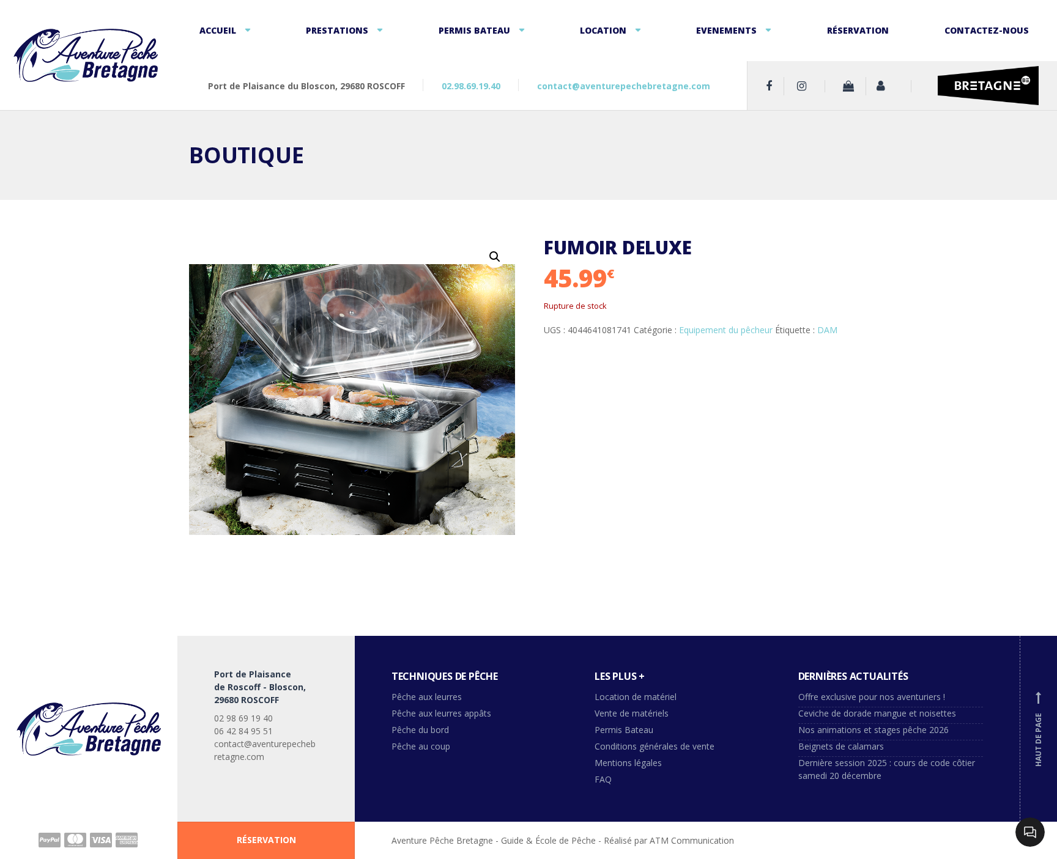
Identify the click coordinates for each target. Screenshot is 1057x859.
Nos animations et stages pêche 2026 (873, 729)
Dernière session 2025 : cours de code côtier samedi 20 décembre (886, 769)
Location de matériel (636, 696)
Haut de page (1038, 730)
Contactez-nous (986, 30)
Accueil (217, 30)
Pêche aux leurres (426, 696)
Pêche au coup (422, 746)
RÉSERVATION (266, 840)
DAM (827, 330)
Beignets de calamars (841, 746)
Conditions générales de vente (654, 746)
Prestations (337, 30)
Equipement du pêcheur (726, 330)
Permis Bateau (474, 30)
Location (603, 30)
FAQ (603, 779)
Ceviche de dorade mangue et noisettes (877, 713)
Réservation (858, 30)
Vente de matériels (632, 713)
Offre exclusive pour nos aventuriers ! (871, 696)
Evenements (726, 30)
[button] (495, 257)
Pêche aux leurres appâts (442, 713)
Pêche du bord (420, 729)
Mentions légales (628, 763)
